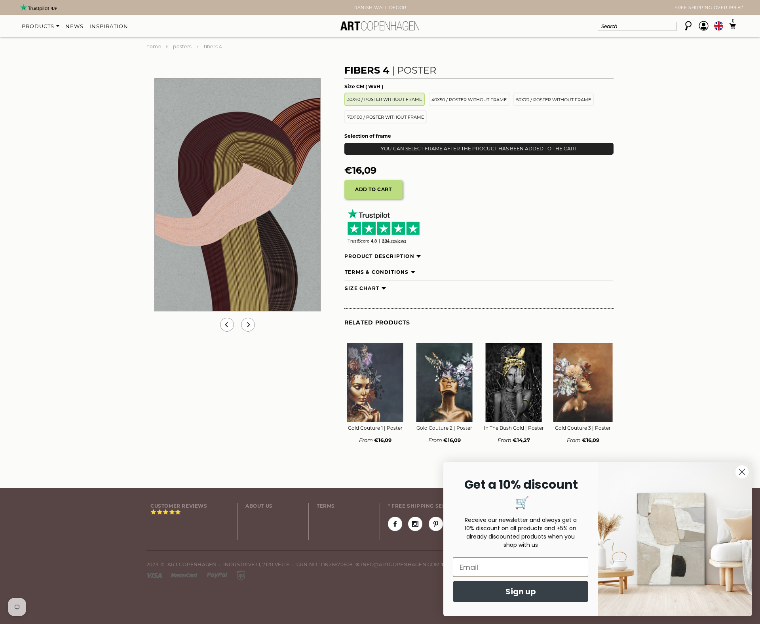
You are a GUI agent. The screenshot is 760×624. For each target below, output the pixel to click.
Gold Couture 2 (444, 428)
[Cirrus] (241, 575)
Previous (227, 325)
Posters (182, 46)
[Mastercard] (184, 575)
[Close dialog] (742, 472)
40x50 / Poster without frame (469, 99)
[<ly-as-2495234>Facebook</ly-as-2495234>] (395, 524)
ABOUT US (259, 506)
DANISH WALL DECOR (379, 7)
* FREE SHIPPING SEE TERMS (426, 506)
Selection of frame (367, 136)
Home (153, 46)
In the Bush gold (514, 428)
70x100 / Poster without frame (385, 117)
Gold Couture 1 (375, 428)
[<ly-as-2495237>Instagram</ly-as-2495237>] (415, 524)
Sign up (520, 591)
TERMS (326, 506)
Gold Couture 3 (583, 428)
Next (151, 8)
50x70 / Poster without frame (553, 99)
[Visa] (154, 575)
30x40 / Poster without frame (384, 99)
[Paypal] (218, 575)
